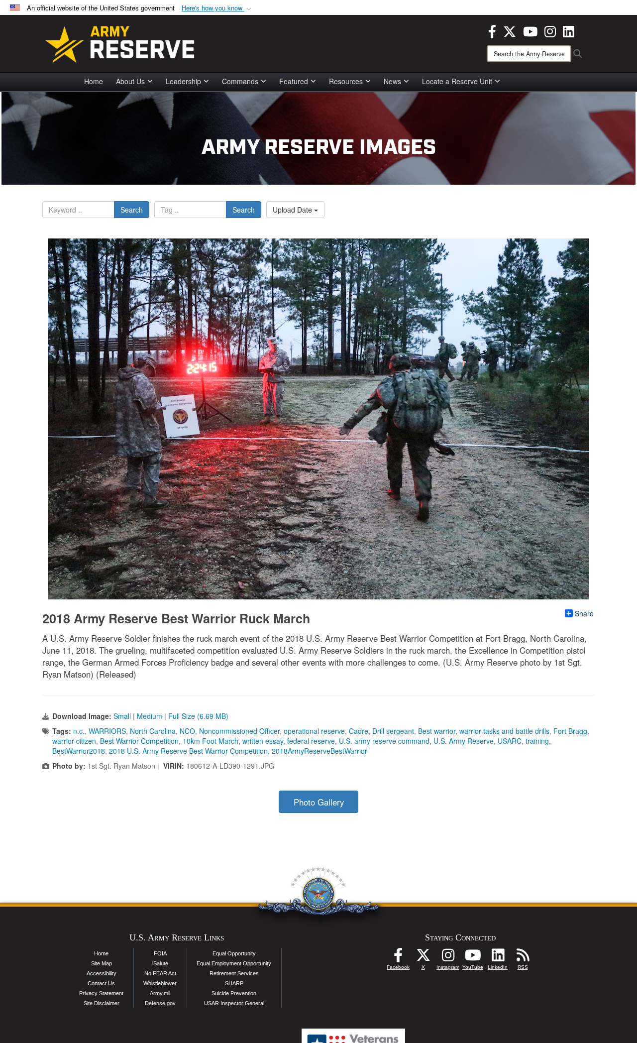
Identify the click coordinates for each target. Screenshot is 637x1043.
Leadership (183, 81)
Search (131, 210)
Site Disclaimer (101, 1003)
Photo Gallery (319, 802)
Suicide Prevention (234, 993)
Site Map (101, 963)
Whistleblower (160, 983)
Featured (293, 81)
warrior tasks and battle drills (504, 731)
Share (584, 613)
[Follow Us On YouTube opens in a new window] (472, 958)
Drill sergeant (393, 731)
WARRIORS (107, 731)
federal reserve (311, 741)
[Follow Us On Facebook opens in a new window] (398, 958)
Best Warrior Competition (139, 741)
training (537, 741)
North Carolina (153, 731)
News (392, 81)
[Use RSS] (522, 958)
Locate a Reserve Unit (457, 81)
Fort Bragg (570, 731)
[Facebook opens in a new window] (492, 30)
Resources (346, 81)
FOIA (160, 953)
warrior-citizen (74, 741)
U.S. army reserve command (384, 741)
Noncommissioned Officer (239, 731)
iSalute (160, 963)
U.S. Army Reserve (463, 741)
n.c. (79, 731)
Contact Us (101, 983)
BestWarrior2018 (78, 751)
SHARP (234, 983)
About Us (130, 81)
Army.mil (160, 993)
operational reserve (314, 731)
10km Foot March (210, 741)
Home (93, 81)
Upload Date (293, 210)
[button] (217, 8)
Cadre (358, 731)
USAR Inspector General (234, 1003)
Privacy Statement (101, 993)
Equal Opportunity (234, 953)
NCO (187, 731)
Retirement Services (234, 973)
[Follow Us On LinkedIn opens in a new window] (497, 958)
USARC (510, 741)
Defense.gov (160, 1003)
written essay (262, 741)
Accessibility (101, 973)
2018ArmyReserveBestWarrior (319, 751)
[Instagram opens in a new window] (550, 30)
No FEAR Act (160, 973)
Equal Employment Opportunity (234, 963)
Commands (240, 81)
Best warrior (436, 731)
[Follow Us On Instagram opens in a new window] (447, 958)
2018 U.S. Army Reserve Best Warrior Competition (188, 751)
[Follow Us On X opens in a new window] (423, 958)
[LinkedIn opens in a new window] (568, 30)
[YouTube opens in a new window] (530, 30)
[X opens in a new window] (509, 30)
